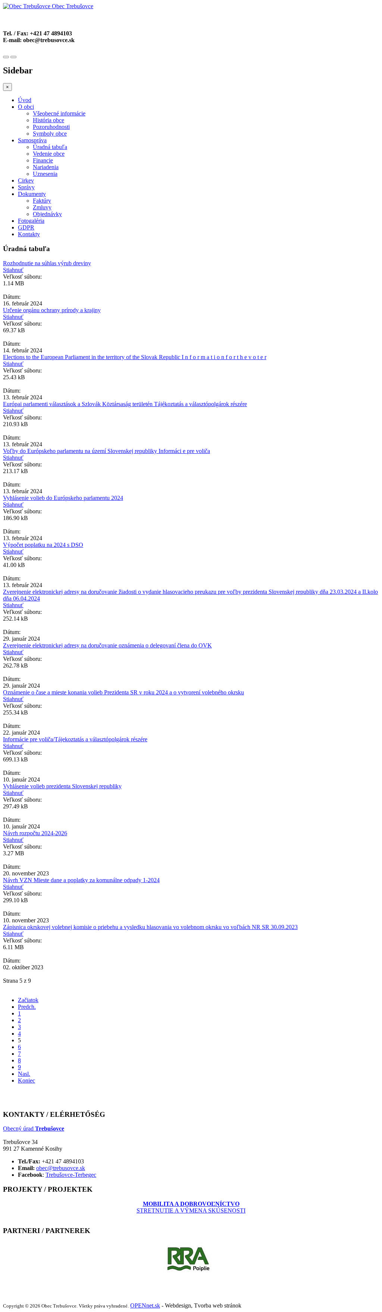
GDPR (26, 227)
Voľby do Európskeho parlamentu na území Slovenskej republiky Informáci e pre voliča (106, 451)
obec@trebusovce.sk (60, 1168)
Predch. (27, 1007)
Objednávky (47, 214)
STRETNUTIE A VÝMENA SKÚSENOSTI (191, 1207)
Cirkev (26, 180)
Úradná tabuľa (50, 147)
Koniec (26, 1080)
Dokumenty (32, 194)
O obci (26, 107)
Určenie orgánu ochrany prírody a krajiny (52, 310)
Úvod (24, 100)
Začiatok (28, 1000)
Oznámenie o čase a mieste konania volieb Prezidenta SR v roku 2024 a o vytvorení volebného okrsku (123, 692)
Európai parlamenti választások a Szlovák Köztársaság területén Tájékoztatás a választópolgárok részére (125, 404)
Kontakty (29, 234)
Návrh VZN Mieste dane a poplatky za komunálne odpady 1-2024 (81, 880)
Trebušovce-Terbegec (71, 1175)
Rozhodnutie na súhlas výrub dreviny (47, 263)
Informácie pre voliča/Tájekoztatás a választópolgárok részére (75, 739)
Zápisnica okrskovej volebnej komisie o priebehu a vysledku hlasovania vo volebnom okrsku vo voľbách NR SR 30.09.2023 (150, 927)
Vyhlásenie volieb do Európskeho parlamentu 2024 (63, 498)
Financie (43, 160)
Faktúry (42, 200)
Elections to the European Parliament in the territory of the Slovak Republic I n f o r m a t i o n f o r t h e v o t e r (134, 357)
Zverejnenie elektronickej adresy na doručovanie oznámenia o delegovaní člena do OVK (107, 645)
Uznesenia (45, 174)
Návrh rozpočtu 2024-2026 (35, 833)
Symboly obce (50, 133)
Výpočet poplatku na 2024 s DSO (43, 545)
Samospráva (32, 140)
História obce (48, 120)
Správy (26, 187)
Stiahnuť (13, 270)
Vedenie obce (49, 153)
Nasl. (24, 1074)
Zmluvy (42, 207)
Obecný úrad (33, 1128)
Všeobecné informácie (59, 113)
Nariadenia (46, 167)
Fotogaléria (31, 221)
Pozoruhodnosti (51, 127)
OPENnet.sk (145, 1305)
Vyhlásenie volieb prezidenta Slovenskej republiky (62, 786)
